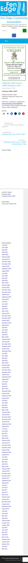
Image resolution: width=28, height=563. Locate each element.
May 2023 (4, 332)
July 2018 (4, 457)
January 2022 (5, 367)
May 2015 (4, 532)
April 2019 (5, 436)
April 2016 (5, 518)
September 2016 (6, 506)
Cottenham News (8, 123)
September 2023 (6, 323)
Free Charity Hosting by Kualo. (10, 558)
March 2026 (5, 254)
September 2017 (6, 480)
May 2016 (4, 516)
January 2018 (5, 471)
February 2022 (6, 365)
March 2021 (5, 388)
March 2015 (5, 537)
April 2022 (5, 360)
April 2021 (5, 386)
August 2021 (5, 379)
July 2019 (4, 428)
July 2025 (4, 273)
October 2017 (5, 478)
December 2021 (6, 370)
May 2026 (4, 250)
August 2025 (5, 271)
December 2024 (6, 290)
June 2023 (5, 330)
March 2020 (5, 410)
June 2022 (5, 355)
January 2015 (5, 541)
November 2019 (6, 419)
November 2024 (6, 292)
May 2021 (4, 384)
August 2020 (5, 398)
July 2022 (4, 353)
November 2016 (6, 501)
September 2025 (6, 268)
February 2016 (6, 520)
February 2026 (6, 257)
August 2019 (5, 426)
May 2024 (4, 306)
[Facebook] (14, 35)
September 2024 (6, 297)
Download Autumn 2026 (8, 196)
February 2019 (6, 440)
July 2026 (4, 245)
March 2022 (5, 363)
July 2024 (4, 301)
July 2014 (4, 546)
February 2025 (6, 285)
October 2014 (5, 544)
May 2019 (4, 433)
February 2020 (6, 412)
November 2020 (6, 391)
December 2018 (6, 445)
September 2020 (6, 395)
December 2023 (6, 315)
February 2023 (6, 339)
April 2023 (5, 334)
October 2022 (5, 348)
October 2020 (5, 393)
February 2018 (6, 468)
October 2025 (5, 266)
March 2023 (5, 337)
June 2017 (5, 487)
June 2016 (5, 513)
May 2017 (4, 490)
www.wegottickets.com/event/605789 (12, 103)
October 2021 (5, 374)
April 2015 (5, 534)
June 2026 (5, 247)
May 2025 (4, 278)
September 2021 (6, 377)
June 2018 (5, 459)
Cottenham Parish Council (10, 125)
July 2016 (4, 511)
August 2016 (5, 508)
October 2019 (5, 421)
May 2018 (4, 461)
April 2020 (5, 407)
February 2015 (6, 539)
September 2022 (6, 351)
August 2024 (5, 299)
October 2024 (5, 294)
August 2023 (5, 325)
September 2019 (6, 424)
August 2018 (5, 454)
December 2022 (6, 344)
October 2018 (5, 450)
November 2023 (6, 318)
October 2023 (5, 320)
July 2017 (4, 485)
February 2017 (6, 497)
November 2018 (6, 447)
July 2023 (4, 327)
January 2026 (5, 259)
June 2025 (5, 275)
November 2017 (6, 476)
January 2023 (5, 341)
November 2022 (6, 346)
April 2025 (5, 280)
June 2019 (5, 431)
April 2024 (5, 308)
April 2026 (5, 252)
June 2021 (5, 381)
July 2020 (4, 400)
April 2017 (5, 492)
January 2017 (5, 499)
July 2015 (4, 527)
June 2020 (5, 403)
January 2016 (5, 523)
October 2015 (5, 525)
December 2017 (6, 473)
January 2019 (5, 443)
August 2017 (5, 483)
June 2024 (5, 304)
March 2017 (5, 494)
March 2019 (5, 438)
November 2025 (6, 264)
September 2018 (6, 452)
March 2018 (5, 466)
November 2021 (6, 372)
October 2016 (5, 504)
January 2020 (5, 414)
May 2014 (4, 549)
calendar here (12, 203)
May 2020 (4, 405)
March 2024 (5, 311)
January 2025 (5, 287)
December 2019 (6, 417)
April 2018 (5, 464)
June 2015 (5, 530)
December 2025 (6, 261)
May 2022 (4, 358)
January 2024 (5, 313)
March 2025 (5, 282)
